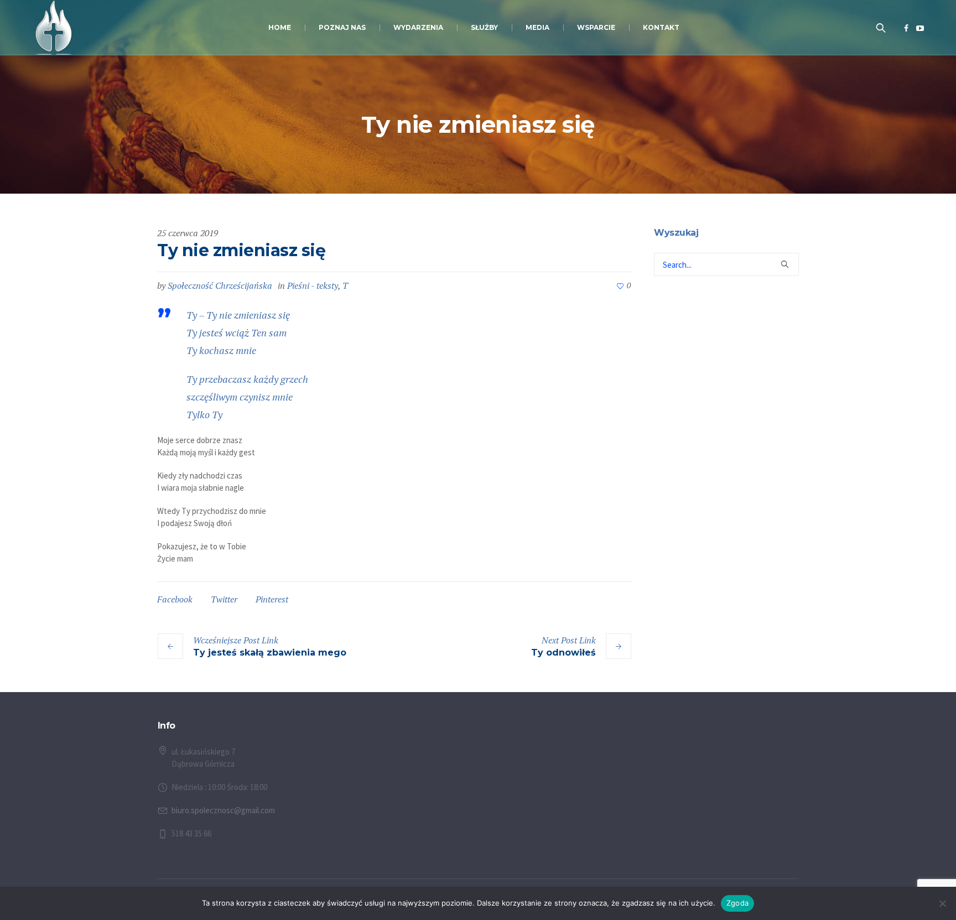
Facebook (175, 599)
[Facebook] (906, 28)
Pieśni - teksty (312, 285)
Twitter (224, 599)
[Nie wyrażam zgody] (942, 903)
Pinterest (272, 599)
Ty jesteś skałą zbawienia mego (269, 652)
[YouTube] (920, 28)
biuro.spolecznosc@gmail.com (223, 810)
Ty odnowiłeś (563, 652)
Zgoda (737, 902)
